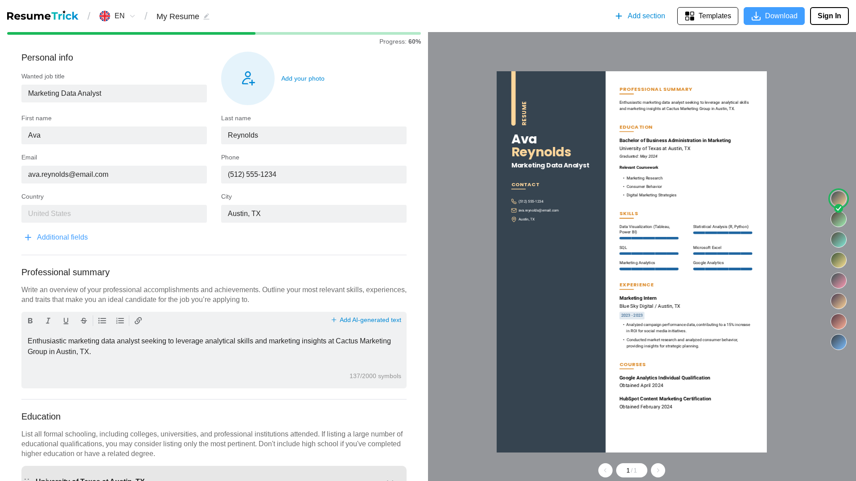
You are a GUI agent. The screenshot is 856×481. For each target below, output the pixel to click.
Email (29, 157)
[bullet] (102, 320)
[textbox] (114, 94)
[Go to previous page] (605, 470)
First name (36, 118)
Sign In (829, 16)
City (226, 196)
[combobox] (119, 16)
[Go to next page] (658, 470)
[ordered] (120, 320)
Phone (230, 157)
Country (32, 196)
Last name (236, 118)
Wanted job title (43, 76)
